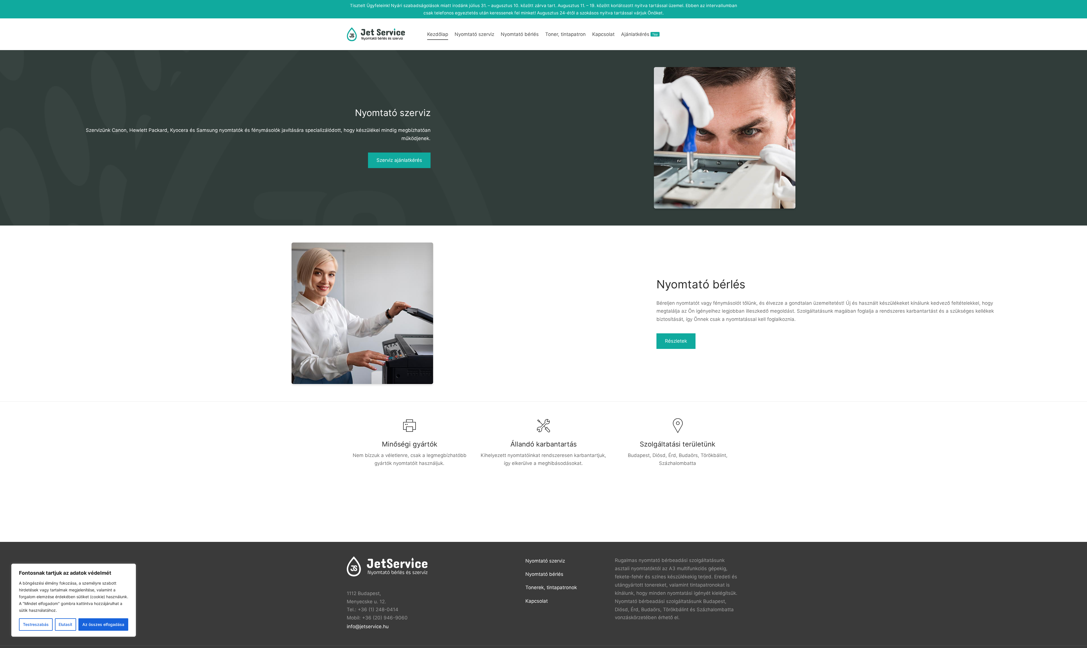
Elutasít (65, 624)
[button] (399, 160)
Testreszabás (36, 624)
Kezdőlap (437, 34)
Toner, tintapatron (565, 34)
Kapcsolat (603, 34)
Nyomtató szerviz (474, 34)
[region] (73, 600)
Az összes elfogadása (103, 624)
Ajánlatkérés (639, 34)
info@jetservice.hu (368, 626)
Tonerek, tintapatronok (551, 587)
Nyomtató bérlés (520, 34)
